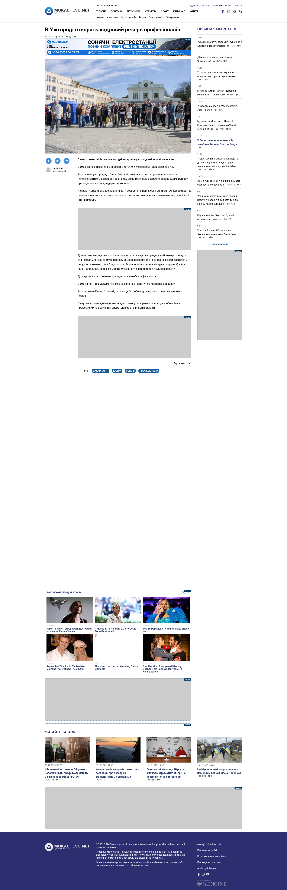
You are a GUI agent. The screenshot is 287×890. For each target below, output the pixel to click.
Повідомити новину (222, 5)
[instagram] (228, 12)
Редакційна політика (209, 862)
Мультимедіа (128, 17)
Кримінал (179, 11)
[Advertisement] (134, 229)
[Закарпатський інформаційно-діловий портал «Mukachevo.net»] (67, 11)
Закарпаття (100, 370)
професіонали (148, 370)
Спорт (165, 11)
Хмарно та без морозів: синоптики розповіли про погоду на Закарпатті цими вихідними (117, 773)
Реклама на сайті (207, 850)
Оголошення (156, 17)
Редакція (193, 5)
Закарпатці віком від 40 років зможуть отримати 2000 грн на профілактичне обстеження (166, 773)
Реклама (205, 5)
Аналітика (112, 17)
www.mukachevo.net (151, 854)
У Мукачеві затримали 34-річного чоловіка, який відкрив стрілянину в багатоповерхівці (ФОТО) (66, 773)
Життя (194, 11)
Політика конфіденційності (212, 856)
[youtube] (234, 12)
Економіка (133, 11)
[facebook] (222, 12)
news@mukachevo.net (209, 844)
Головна (101, 11)
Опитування (172, 17)
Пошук (240, 11)
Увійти (238, 5)
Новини (100, 17)
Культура (151, 11)
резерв (130, 370)
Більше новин (220, 244)
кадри (117, 370)
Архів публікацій (206, 868)
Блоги (142, 17)
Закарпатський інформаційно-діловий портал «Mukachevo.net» (145, 844)
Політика (116, 11)
